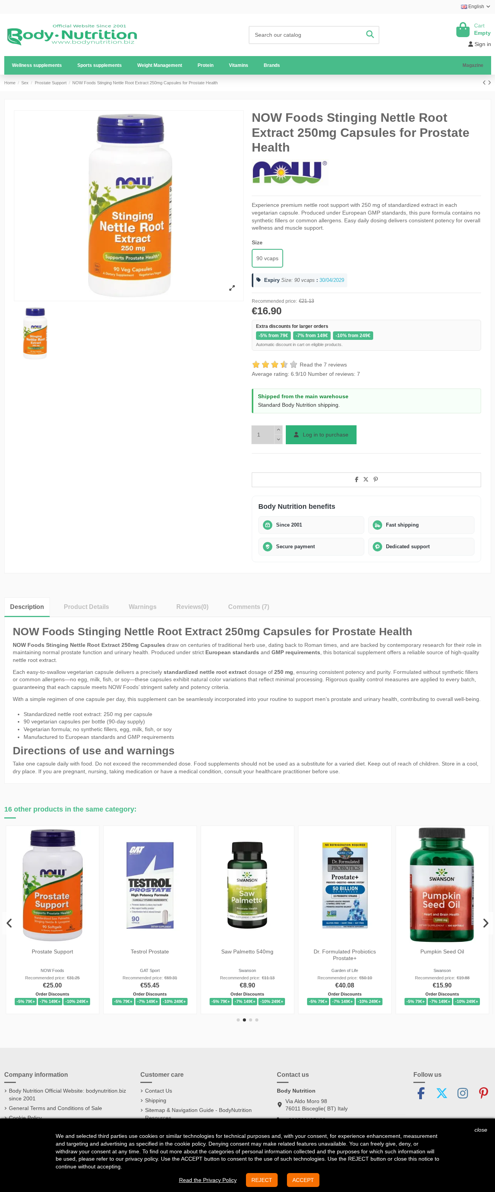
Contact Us (158, 1091)
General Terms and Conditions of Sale (55, 1108)
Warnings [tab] (143, 607)
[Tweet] (366, 479)
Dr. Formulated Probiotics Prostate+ (345, 954)
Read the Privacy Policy (208, 1180)
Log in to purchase (324, 434)
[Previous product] (485, 83)
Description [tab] (27, 607)
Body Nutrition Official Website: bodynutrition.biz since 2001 (67, 1095)
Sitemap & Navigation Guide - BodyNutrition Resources (198, 1114)
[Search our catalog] (370, 35)
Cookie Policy (25, 1118)
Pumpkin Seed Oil (442, 951)
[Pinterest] (376, 479)
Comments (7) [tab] (248, 607)
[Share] (356, 479)
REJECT (261, 1180)
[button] (100, 65)
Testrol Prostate (150, 951)
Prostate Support (52, 951)
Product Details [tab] (86, 607)
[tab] (192, 606)
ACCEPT (303, 1180)
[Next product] (489, 83)
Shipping (155, 1100)
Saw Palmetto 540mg (247, 951)
